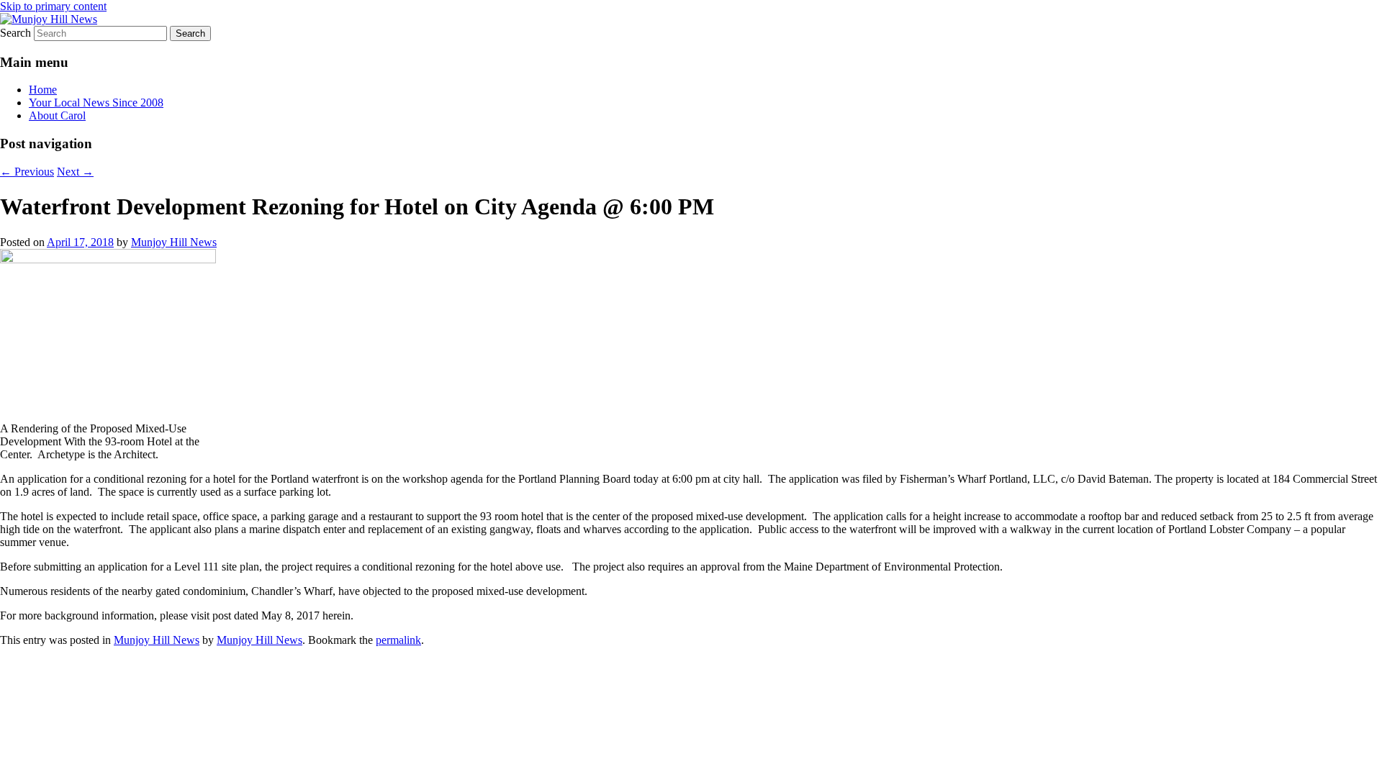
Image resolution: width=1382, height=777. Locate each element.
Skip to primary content (53, 6)
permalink (398, 640)
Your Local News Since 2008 (96, 102)
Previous (27, 171)
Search (15, 33)
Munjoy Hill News (174, 242)
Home (43, 89)
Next (75, 171)
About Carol (57, 115)
